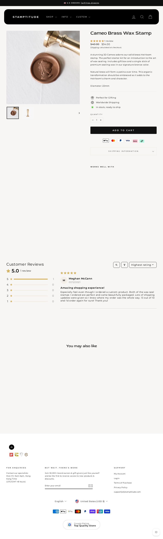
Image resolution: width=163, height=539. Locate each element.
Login (116, 478)
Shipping (94, 47)
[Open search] (116, 265)
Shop (50, 17)
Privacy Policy (120, 487)
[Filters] (124, 265)
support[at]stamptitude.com (127, 492)
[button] (97, 41)
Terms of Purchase (123, 483)
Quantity (96, 114)
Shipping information (123, 151)
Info (65, 17)
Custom (82, 17)
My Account (119, 474)
